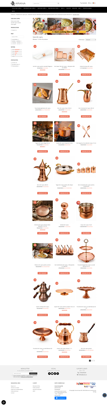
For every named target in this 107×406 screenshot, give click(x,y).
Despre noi (13, 386)
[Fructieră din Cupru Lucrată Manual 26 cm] (86, 291)
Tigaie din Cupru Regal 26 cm (42, 143)
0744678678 (82, 372)
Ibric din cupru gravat (86, 348)
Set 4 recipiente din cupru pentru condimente (86, 185)
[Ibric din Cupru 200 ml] (42, 170)
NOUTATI (68, 8)
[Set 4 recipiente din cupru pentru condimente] (86, 169)
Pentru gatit (13, 24)
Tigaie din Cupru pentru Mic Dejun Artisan (64, 185)
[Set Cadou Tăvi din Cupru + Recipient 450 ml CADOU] (64, 55)
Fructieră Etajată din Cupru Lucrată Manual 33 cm (86, 265)
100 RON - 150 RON (16, 43)
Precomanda (15, 66)
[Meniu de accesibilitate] (105, 395)
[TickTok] (55, 373)
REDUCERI (74, 8)
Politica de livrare (14, 391)
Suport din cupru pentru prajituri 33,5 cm (64, 306)
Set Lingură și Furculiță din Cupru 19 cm (86, 143)
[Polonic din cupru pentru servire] (42, 250)
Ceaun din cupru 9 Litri (86, 225)
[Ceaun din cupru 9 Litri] (86, 211)
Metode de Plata (36, 386)
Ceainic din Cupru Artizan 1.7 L (64, 348)
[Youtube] (52, 373)
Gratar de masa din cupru (86, 66)
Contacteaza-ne (61, 398)
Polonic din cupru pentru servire (43, 265)
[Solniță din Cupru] (64, 210)
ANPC (34, 391)
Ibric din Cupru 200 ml (42, 185)
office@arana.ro (83, 374)
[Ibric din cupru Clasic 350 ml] (64, 93)
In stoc (13, 62)
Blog (13, 11)
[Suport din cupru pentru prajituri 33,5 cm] (64, 291)
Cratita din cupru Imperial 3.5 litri (64, 143)
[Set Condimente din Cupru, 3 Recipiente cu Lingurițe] (64, 250)
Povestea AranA (87, 8)
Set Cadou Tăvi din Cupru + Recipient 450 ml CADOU (64, 67)
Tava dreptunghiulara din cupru (42, 108)
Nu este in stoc (15, 64)
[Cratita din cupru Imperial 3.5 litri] (64, 131)
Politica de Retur (36, 387)
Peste (13, 49)
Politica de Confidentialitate (27, 376)
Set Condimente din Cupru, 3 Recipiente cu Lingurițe (64, 265)
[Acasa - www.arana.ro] (18, 3)
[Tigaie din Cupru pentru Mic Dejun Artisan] (64, 169)
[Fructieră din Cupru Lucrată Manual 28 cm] (42, 333)
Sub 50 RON (14, 39)
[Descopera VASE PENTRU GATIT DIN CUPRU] (64, 26)
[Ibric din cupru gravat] (86, 333)
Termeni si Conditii (15, 387)
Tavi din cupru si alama (16, 22)
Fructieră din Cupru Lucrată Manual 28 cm (42, 349)
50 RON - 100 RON (16, 41)
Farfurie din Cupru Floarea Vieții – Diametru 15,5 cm (42, 225)
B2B (79, 8)
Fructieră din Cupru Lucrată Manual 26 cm (86, 307)
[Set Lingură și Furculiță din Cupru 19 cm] (86, 131)
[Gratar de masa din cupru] (86, 54)
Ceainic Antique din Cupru (42, 306)
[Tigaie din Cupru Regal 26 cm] (42, 131)
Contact (12, 393)
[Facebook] (49, 373)
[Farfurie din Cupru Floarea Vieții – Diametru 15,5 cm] (42, 211)
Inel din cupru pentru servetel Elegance (42, 66)
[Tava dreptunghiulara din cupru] (42, 93)
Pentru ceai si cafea (15, 21)
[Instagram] (57, 373)
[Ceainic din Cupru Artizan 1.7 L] (64, 333)
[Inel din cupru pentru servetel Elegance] (42, 54)
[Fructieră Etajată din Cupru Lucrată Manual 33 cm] (86, 250)
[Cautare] (58, 3)
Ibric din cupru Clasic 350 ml (64, 108)
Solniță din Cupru (64, 225)
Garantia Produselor (37, 389)
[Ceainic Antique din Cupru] (42, 291)
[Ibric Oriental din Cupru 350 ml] (86, 93)
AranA (13, 30)
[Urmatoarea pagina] (94, 361)
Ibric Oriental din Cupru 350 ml (86, 108)
